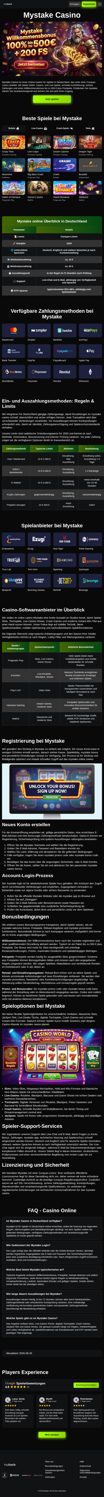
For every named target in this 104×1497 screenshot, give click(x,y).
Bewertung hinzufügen (86, 1385)
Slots (88, 128)
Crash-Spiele (62, 128)
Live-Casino (37, 128)
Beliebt (11, 128)
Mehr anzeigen (52, 1435)
